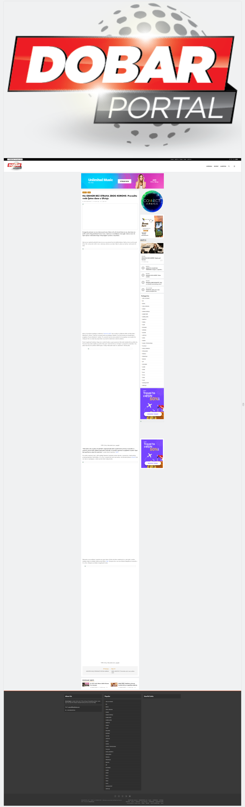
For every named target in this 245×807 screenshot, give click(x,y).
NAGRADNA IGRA (159, 801)
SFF (143, 361)
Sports (143, 372)
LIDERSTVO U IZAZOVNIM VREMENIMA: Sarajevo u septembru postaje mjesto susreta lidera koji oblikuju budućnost (154, 270)
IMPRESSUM (209, 166)
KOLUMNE (143, 256)
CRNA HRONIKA (145, 306)
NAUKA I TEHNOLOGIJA (147, 343)
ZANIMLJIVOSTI (145, 382)
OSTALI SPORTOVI (146, 348)
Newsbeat (144, 346)
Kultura (132, 801)
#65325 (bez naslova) (132, 800)
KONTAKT (216, 166)
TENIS (143, 377)
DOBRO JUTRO (145, 317)
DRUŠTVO (177, 159)
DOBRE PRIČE (145, 314)
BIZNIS (143, 303)
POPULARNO (145, 351)
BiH (143, 301)
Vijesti (162, 803)
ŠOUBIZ (181, 159)
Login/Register (144, 801)
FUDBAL (144, 322)
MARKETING (223, 166)
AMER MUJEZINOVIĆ (88, 201)
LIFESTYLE (189, 159)
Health (143, 324)
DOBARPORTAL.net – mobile (145, 800)
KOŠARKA (144, 330)
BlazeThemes (91, 801)
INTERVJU (161, 800)
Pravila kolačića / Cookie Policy (133, 803)
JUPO (117, 452)
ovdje (107, 561)
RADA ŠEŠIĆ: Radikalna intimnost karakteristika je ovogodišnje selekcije (127, 684)
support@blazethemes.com (74, 707)
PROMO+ (144, 353)
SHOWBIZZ (144, 364)
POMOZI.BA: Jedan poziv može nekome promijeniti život (153, 290)
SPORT (185, 159)
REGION (144, 359)
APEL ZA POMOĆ (149, 288)
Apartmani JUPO (107, 333)
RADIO (143, 803)
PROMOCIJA (144, 356)
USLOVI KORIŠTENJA (155, 803)
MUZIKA (144, 340)
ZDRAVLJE (144, 385)
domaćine (133, 457)
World (143, 380)
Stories (143, 375)
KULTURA (144, 332)
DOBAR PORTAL (94, 687)
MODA (143, 338)
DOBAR (172, 159)
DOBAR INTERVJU (146, 311)
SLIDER (89, 192)
